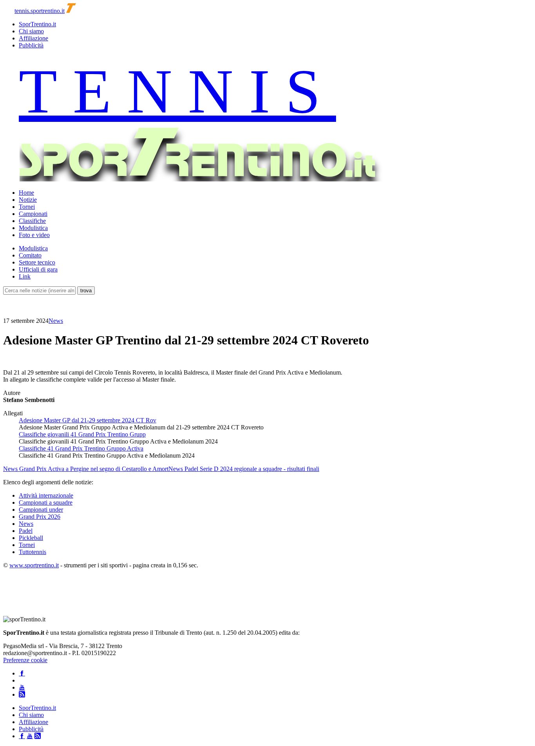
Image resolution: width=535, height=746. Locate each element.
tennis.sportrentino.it (39, 10)
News (56, 320)
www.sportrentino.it (34, 565)
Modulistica (33, 228)
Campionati (33, 213)
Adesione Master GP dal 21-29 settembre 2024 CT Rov (87, 420)
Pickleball (31, 537)
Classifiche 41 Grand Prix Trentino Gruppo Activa (81, 448)
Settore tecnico (37, 262)
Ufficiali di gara (38, 269)
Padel (26, 530)
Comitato (30, 255)
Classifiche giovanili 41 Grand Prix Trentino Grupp (82, 434)
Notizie (28, 199)
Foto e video (34, 235)
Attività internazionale (46, 495)
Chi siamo (31, 31)
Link (25, 276)
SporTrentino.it (37, 24)
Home (26, 192)
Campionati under (41, 509)
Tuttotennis (32, 552)
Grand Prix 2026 (39, 516)
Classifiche (32, 220)
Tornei (27, 206)
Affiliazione (33, 38)
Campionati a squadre (45, 502)
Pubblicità (31, 45)
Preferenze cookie (25, 660)
